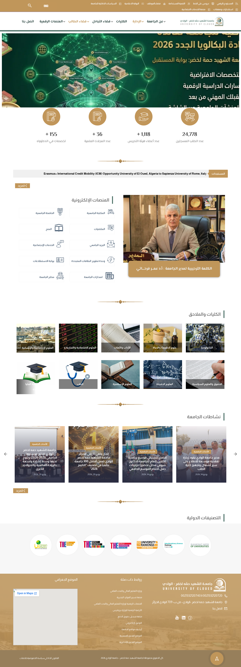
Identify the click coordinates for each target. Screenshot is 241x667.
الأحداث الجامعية (201, 451)
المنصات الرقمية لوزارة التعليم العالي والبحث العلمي (118, 603)
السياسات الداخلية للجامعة (104, 3)
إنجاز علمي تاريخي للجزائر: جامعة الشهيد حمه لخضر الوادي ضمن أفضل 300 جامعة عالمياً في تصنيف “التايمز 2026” (93, 461)
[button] (5, 454)
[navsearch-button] (30, 6)
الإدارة (137, 21)
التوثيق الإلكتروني (134, 623)
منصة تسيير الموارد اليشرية (129, 597)
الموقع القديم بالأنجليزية (130, 642)
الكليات (121, 21)
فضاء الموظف (154, 3)
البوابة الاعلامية (131, 3)
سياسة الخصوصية (36, 658)
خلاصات (23, 658)
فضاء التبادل (101, 21)
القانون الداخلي (52, 658)
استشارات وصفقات (223, 9)
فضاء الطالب (77, 21)
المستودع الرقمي (225, 3)
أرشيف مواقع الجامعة (131, 629)
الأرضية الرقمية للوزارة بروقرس (127, 610)
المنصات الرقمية (51, 21)
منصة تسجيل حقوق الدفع (130, 616)
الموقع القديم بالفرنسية (131, 635)
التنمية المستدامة (177, 3)
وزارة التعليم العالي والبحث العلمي (126, 591)
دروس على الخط (201, 3)
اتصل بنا (28, 21)
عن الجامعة (155, 21)
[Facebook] (190, 618)
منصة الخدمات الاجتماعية (193, 9)
